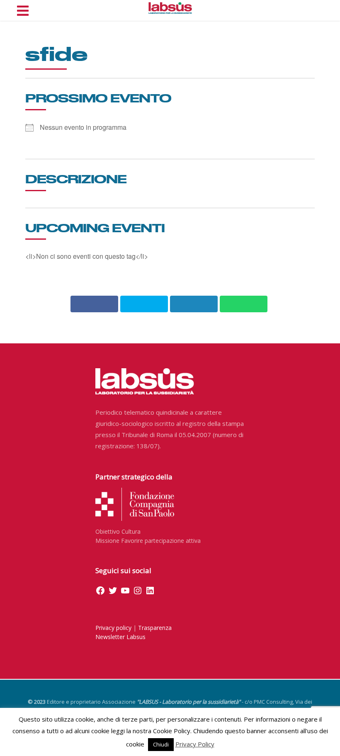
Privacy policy (113, 628)
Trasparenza (155, 628)
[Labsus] (170, 8)
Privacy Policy (194, 744)
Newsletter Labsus (120, 637)
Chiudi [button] (161, 744)
